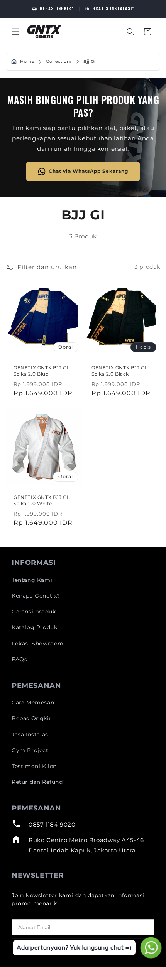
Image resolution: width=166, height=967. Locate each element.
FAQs (19, 659)
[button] (15, 31)
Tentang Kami (32, 579)
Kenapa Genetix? (36, 595)
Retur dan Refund (37, 781)
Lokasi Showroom (38, 643)
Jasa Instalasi (31, 734)
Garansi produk (34, 611)
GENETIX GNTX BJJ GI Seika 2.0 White (41, 500)
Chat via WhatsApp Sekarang (88, 171)
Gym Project (30, 750)
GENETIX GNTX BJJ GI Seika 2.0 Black (118, 371)
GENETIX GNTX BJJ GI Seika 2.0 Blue (41, 371)
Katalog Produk (34, 627)
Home (27, 61)
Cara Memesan (33, 702)
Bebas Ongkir (31, 718)
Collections (59, 61)
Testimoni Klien (34, 766)
